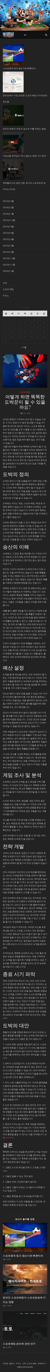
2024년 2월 (8, 207)
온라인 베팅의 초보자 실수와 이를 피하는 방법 (24, 128)
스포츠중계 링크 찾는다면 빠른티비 (19, 68)
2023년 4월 (8, 239)
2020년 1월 (8, 271)
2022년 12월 (9, 258)
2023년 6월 (8, 232)
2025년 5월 (8, 201)
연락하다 (41, 1363)
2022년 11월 (9, 264)
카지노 (6, 295)
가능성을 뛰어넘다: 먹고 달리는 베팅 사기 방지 (24, 155)
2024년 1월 (8, 213)
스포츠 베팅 (8, 289)
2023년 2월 (8, 251)
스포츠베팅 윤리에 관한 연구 (19, 1343)
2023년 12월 (9, 220)
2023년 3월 (8, 245)
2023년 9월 (8, 226)
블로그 (12, 1363)
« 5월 (23, 347)
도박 (5, 282)
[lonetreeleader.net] (25, 13)
